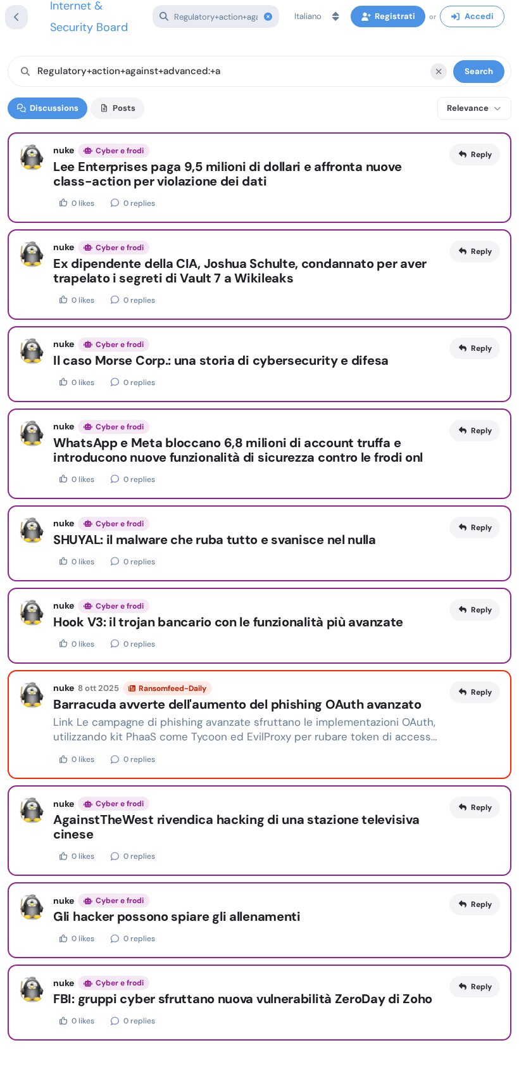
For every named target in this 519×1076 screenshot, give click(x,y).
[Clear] (438, 71)
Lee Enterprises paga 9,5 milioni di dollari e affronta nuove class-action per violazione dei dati (227, 174)
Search (479, 71)
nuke (63, 150)
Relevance (468, 108)
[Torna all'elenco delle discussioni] (16, 17)
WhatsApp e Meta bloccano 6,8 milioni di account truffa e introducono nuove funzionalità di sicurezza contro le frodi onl (238, 450)
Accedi (479, 16)
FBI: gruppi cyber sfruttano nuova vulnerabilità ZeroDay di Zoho (242, 999)
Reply (481, 154)
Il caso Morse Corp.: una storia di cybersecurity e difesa (221, 360)
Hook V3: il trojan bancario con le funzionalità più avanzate (228, 622)
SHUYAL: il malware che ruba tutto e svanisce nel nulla (214, 540)
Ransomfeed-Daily (172, 688)
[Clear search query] (267, 16)
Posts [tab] (124, 108)
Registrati (395, 16)
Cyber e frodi (120, 151)
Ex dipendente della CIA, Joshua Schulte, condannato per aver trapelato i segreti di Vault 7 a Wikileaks (240, 271)
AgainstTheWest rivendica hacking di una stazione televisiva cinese (236, 827)
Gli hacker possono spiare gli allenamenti (177, 916)
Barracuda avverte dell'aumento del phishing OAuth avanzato (237, 704)
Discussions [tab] (54, 108)
